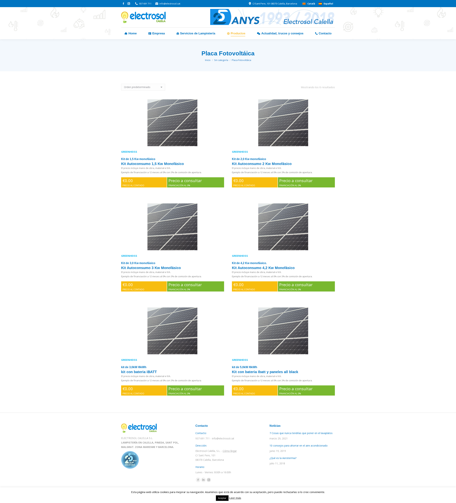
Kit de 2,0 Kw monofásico (249, 159)
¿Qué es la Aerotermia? (283, 458)
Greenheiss (129, 151)
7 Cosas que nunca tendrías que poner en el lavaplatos (301, 433)
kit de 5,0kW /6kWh (244, 367)
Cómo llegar (230, 451)
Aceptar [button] (222, 498)
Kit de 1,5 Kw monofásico (138, 159)
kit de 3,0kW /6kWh (133, 367)
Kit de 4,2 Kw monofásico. (249, 263)
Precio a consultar (185, 182)
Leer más (235, 498)
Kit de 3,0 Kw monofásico (138, 263)
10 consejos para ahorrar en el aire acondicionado (299, 445)
